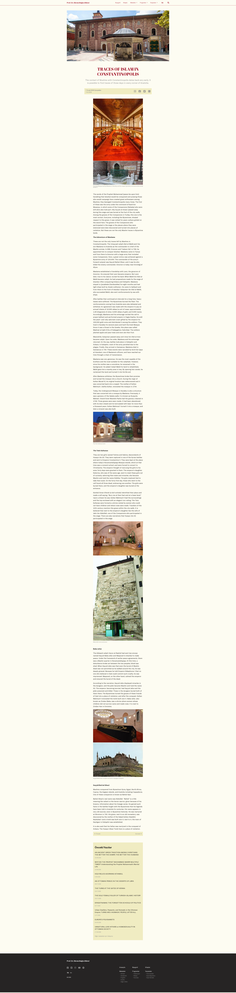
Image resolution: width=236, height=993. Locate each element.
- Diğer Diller (124, 981)
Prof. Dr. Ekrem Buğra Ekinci (78, 3)
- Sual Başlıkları (150, 975)
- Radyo (135, 975)
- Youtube (136, 977)
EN (71, 973)
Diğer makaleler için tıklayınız (104, 936)
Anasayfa (122, 967)
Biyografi (117, 2)
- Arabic (122, 979)
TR (68, 973)
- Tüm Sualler (150, 973)
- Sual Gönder (150, 977)
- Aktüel (122, 973)
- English (122, 977)
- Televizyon (136, 973)
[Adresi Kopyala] (135, 91)
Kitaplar (125, 2)
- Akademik (123, 975)
